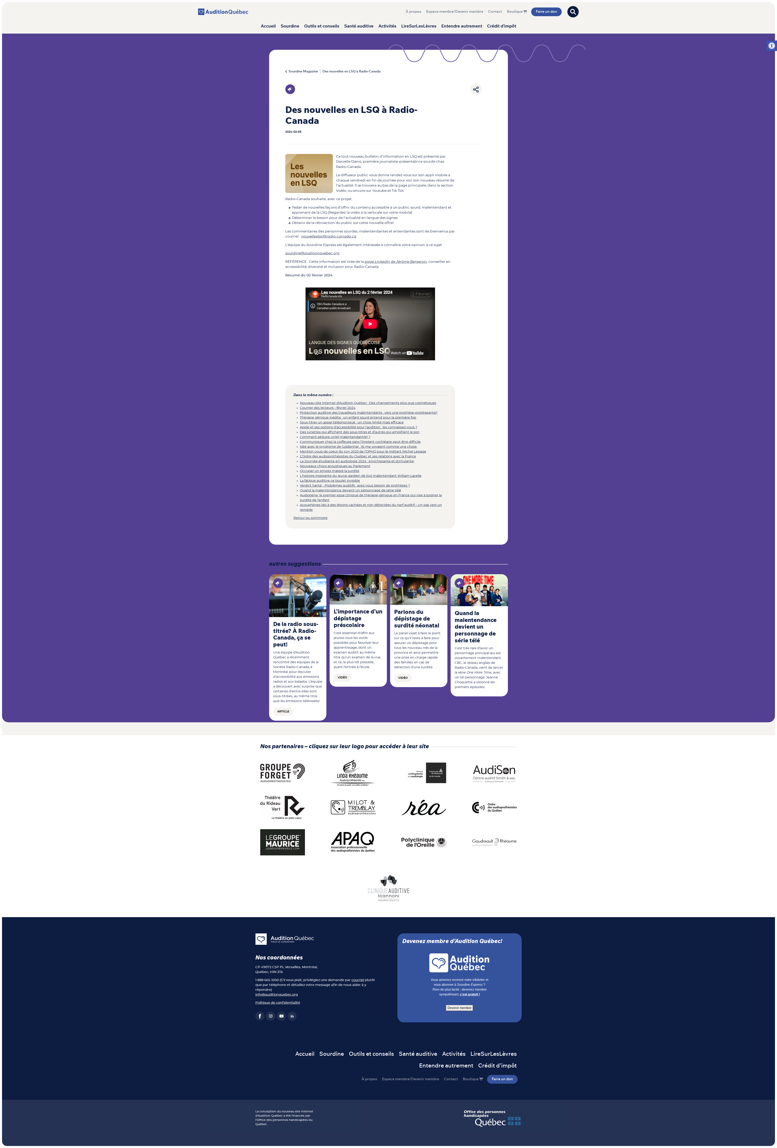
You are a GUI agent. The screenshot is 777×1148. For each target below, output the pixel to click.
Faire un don (546, 12)
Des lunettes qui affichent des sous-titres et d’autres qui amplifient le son (359, 432)
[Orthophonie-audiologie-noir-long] (423, 772)
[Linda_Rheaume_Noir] (353, 772)
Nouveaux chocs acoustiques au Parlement (335, 466)
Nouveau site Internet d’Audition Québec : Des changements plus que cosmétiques (368, 403)
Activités (387, 26)
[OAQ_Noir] (494, 807)
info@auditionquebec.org (276, 994)
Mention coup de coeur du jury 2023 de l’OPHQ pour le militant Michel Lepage (363, 451)
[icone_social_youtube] (281, 1016)
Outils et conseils (321, 26)
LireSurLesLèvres (418, 26)
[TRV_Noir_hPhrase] (282, 807)
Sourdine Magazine (303, 71)
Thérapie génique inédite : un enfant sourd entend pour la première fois (358, 417)
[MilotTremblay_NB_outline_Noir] (353, 807)
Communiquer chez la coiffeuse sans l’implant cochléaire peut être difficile (360, 441)
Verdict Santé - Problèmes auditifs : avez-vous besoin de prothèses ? (355, 485)
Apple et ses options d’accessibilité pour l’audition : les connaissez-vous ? (358, 427)
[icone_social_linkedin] (292, 1016)
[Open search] (573, 11)
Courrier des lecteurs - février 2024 (328, 408)
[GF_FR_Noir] (282, 772)
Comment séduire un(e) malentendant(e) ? (335, 437)
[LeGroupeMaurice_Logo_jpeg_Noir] (282, 842)
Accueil (268, 26)
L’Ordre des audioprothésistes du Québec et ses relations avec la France (358, 456)
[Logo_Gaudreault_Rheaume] (494, 842)
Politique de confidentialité (277, 1002)
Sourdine (290, 26)
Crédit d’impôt (501, 26)
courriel (357, 980)
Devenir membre (459, 1008)
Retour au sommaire (310, 518)
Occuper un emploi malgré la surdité (329, 471)
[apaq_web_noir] (353, 842)
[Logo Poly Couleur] (423, 842)
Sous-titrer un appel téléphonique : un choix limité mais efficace (352, 422)
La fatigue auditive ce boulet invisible (330, 480)
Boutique (515, 12)
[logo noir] (494, 772)
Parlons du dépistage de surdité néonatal (416, 619)
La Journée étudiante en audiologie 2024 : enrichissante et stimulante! (357, 461)
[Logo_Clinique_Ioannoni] (388, 887)
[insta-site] (270, 1016)
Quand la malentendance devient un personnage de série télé (350, 490)
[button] (771, 45)
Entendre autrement (461, 26)
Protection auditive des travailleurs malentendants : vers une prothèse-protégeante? (368, 412)
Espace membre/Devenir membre (454, 12)
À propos (413, 12)
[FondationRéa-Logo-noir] (423, 807)
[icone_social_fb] (259, 1016)
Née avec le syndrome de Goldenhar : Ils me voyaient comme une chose (358, 446)
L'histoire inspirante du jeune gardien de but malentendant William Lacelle (360, 475)
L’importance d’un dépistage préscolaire (358, 618)
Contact (495, 12)
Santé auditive (359, 26)
